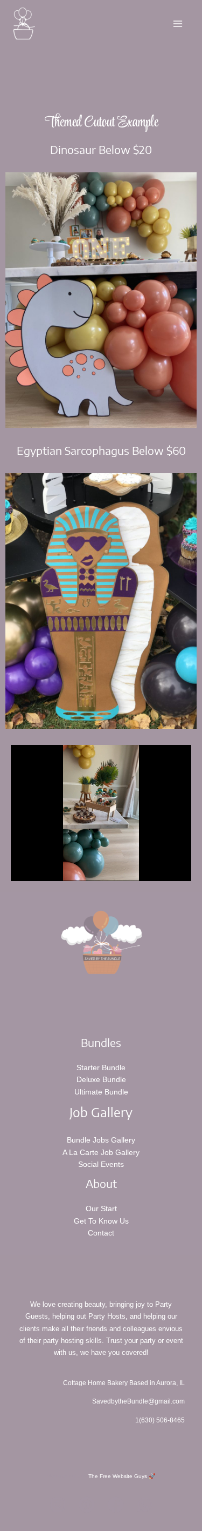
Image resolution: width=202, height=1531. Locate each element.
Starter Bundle (101, 1067)
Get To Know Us (101, 1221)
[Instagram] (58, 1504)
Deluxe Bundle (101, 1079)
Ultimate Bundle (101, 1091)
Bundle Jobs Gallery (101, 1140)
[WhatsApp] (145, 1504)
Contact (101, 1232)
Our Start (101, 1208)
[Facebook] (116, 1504)
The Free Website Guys (117, 1476)
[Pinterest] (87, 1504)
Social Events (101, 1164)
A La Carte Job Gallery (101, 1152)
